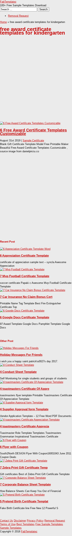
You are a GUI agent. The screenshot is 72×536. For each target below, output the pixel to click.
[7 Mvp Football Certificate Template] (22, 269)
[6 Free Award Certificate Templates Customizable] (30, 123)
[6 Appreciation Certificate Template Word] (25, 248)
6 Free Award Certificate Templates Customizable (33, 132)
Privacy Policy (35, 520)
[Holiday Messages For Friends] (19, 348)
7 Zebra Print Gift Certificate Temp (24, 467)
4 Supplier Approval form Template (24, 409)
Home (3, 22)
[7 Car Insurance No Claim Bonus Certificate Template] (32, 290)
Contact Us (6, 520)
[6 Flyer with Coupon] (13, 440)
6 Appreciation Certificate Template (24, 255)
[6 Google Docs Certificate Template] (22, 310)
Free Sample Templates (49, 524)
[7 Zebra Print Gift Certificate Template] (23, 460)
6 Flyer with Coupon (14, 447)
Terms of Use (8, 524)
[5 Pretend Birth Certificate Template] (22, 494)
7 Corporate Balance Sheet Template (25, 484)
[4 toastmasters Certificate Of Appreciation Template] (31, 382)
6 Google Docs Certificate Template (24, 317)
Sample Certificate (33, 140)
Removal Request (18, 15)
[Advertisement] (36, 81)
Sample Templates (11, 527)
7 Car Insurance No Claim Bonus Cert (26, 296)
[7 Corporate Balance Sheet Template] (23, 477)
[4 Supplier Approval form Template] (21, 402)
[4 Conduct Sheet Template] (17, 364)
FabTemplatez (8, 1)
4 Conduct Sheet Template (18, 371)
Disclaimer (20, 520)
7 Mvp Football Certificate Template (24, 276)
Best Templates (25, 524)
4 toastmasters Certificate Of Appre (24, 388)
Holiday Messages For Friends (21, 354)
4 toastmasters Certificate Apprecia (24, 426)
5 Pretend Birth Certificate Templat (24, 501)
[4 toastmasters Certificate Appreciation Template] (30, 419)
